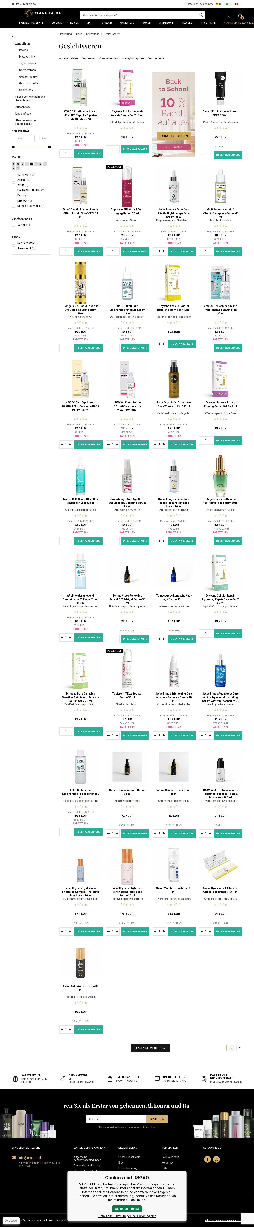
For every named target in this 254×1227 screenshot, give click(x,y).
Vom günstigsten (133, 58)
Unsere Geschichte (129, 1157)
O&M (165, 1168)
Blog (121, 1162)
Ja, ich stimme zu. (127, 1208)
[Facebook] (207, 1159)
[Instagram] (216, 1159)
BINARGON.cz (234, 1220)
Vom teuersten (108, 58)
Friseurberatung (127, 1168)
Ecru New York (170, 1157)
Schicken (157, 1119)
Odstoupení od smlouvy (199, 3)
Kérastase (168, 1162)
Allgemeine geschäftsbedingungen (87, 1158)
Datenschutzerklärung (87, 1165)
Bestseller (88, 58)
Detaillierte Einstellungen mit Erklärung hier (127, 1216)
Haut (79, 33)
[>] (239, 1048)
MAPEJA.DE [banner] (42, 13)
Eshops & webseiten (216, 1220)
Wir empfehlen (68, 58)
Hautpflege (92, 33)
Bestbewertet (156, 58)
